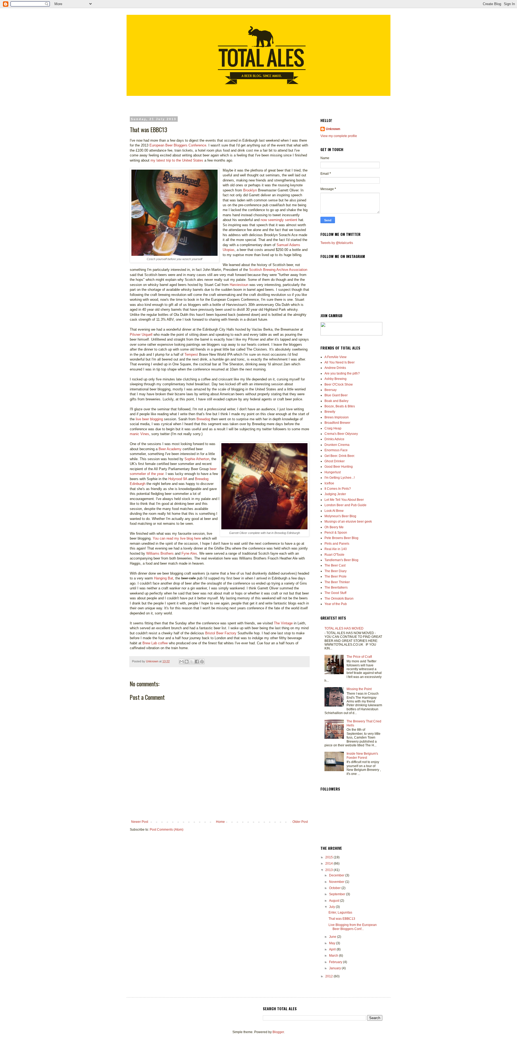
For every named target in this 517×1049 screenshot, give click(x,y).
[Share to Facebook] (197, 661)
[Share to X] (191, 661)
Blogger (278, 1032)
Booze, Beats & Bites (339, 406)
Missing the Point (359, 689)
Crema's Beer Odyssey (341, 434)
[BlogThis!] (186, 661)
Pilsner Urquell (141, 335)
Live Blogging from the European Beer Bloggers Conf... (353, 927)
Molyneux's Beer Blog (340, 516)
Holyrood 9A (177, 479)
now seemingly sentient (279, 220)
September (337, 894)
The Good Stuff (335, 593)
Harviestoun (239, 285)
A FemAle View (335, 357)
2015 (329, 857)
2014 (329, 863)
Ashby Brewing (335, 379)
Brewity (329, 412)
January (335, 968)
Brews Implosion (336, 417)
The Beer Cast (334, 565)
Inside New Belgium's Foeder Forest (362, 755)
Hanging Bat (163, 578)
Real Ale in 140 (335, 549)
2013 (329, 870)
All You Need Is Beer (339, 362)
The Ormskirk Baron (339, 598)
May (332, 943)
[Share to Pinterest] (202, 661)
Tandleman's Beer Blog (341, 560)
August (334, 901)
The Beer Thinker (337, 582)
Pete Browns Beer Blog (341, 538)
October (335, 888)
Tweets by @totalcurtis (336, 243)
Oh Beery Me (334, 527)
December (337, 875)
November (337, 882)
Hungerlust (332, 472)
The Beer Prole (335, 576)
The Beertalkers (336, 587)
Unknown (333, 129)
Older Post (300, 822)
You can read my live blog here (177, 538)
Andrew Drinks (335, 368)
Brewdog (203, 419)
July (332, 907)
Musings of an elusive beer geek (348, 521)
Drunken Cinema (337, 445)
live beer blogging (149, 419)
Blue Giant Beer (336, 395)
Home (220, 822)
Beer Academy (170, 449)
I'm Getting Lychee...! (339, 478)
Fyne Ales (189, 553)
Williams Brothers (160, 553)
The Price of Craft (359, 657)
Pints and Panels (336, 544)
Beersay (330, 390)
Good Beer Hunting (338, 466)
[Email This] (181, 661)
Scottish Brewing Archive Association (278, 270)
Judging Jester (335, 494)
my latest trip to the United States (177, 160)
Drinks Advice (334, 439)
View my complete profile (338, 136)
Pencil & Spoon (335, 532)
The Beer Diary (335, 571)
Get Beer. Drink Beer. (339, 456)
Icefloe (329, 483)
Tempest (191, 354)
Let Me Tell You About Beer (344, 500)
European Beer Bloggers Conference (177, 145)
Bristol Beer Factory (220, 633)
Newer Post (139, 822)
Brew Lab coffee (155, 643)
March (334, 955)
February (336, 962)
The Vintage (283, 623)
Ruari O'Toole (334, 555)
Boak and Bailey (336, 401)
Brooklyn (250, 190)
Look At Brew (334, 511)
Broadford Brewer (337, 423)
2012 (329, 976)
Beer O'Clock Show (338, 384)
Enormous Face (336, 450)
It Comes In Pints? (337, 489)
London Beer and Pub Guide (345, 505)
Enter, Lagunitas (340, 912)
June (333, 937)
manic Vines (139, 434)
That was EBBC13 (342, 919)
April (333, 949)
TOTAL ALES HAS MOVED (344, 628)
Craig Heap (332, 428)
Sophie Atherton (196, 459)
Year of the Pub (335, 604)
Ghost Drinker (334, 461)
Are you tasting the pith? (342, 373)
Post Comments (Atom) (166, 829)
